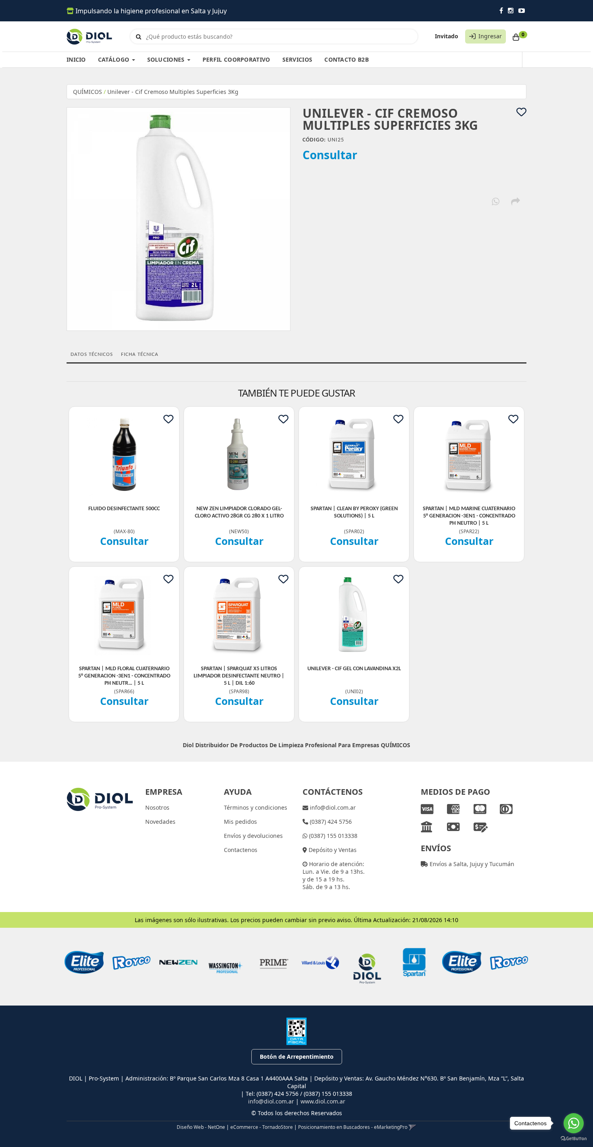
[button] (412, 1127)
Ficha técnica (140, 354)
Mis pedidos (240, 821)
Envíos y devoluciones (253, 835)
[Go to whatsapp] (574, 1123)
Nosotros (157, 807)
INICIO (76, 59)
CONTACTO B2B (346, 59)
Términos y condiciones (255, 807)
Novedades (160, 821)
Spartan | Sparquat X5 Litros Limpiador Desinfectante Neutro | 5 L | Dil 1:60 (239, 676)
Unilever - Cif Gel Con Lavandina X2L (354, 669)
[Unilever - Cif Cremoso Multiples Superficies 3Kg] (178, 219)
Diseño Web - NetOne (201, 1127)
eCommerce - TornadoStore (261, 1127)
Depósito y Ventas (332, 850)
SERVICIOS (297, 59)
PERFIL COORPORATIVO (236, 59)
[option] (84, 962)
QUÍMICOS (87, 92)
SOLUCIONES (166, 59)
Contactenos (240, 850)
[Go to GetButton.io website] (574, 1138)
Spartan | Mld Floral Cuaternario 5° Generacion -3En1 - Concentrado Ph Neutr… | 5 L (124, 676)
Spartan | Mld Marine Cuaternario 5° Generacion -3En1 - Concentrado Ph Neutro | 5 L (469, 516)
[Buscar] (138, 36)
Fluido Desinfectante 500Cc (124, 509)
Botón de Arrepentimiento (297, 1056)
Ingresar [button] (490, 36)
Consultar (330, 154)
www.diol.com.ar (323, 1101)
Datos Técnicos (92, 354)
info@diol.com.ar (332, 807)
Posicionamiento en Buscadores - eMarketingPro (352, 1127)
